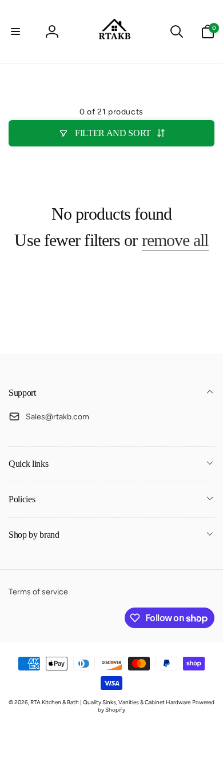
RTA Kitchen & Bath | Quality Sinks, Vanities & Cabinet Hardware (110, 702)
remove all (175, 240)
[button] (15, 31)
